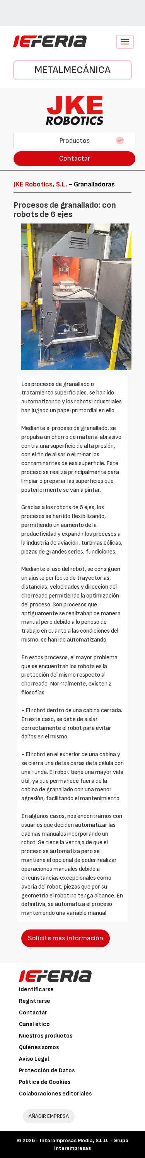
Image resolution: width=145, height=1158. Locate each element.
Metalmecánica (72, 70)
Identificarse (36, 989)
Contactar (74, 158)
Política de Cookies (44, 1082)
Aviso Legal (34, 1059)
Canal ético (34, 1024)
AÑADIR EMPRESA (49, 1116)
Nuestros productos (45, 1035)
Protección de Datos (47, 1070)
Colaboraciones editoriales (55, 1093)
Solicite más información (65, 938)
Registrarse (34, 1001)
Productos (74, 141)
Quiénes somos (39, 1047)
